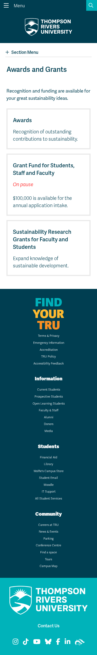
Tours (48, 559)
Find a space (48, 552)
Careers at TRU (48, 525)
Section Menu (24, 52)
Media (48, 431)
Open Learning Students (49, 403)
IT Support (49, 491)
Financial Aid (48, 457)
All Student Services (48, 498)
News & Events (48, 531)
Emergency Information (48, 343)
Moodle (49, 485)
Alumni (48, 417)
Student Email (48, 478)
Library (48, 464)
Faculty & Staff (48, 410)
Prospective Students (48, 396)
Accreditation (49, 350)
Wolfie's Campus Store (49, 471)
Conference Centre (48, 545)
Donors (48, 424)
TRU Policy (48, 356)
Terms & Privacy (48, 336)
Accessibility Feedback (48, 363)
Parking (48, 538)
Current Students (48, 389)
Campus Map (48, 566)
